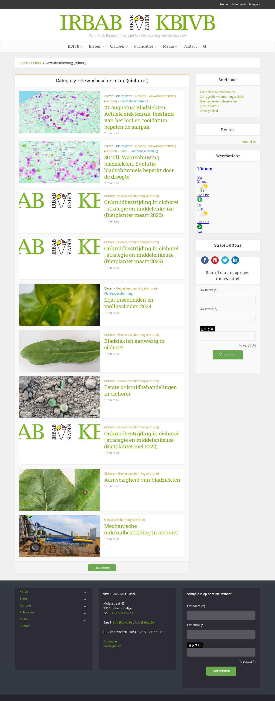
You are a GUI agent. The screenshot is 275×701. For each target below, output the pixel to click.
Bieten (94, 46)
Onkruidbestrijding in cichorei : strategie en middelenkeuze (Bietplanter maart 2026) (141, 208)
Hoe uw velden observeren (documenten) (218, 103)
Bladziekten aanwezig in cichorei (134, 344)
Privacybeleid (209, 111)
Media (168, 46)
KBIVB (73, 46)
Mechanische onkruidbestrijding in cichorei (141, 529)
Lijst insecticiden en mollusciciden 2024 (128, 303)
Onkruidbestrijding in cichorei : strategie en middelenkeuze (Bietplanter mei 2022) (141, 440)
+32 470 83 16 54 (121, 613)
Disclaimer (110, 641)
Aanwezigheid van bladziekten (142, 479)
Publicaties (143, 46)
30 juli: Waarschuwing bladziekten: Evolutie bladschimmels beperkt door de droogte (139, 167)
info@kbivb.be (123, 622)
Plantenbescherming (134, 101)
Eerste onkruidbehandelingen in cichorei (140, 390)
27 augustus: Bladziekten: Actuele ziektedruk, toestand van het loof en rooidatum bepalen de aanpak (139, 117)
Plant (123, 151)
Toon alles (248, 142)
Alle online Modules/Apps (217, 92)
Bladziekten (124, 96)
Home (224, 4)
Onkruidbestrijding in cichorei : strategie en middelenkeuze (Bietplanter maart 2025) (141, 255)
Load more (102, 568)
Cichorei (117, 46)
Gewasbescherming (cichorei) (138, 196)
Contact (190, 46)
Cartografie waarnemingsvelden (222, 96)
